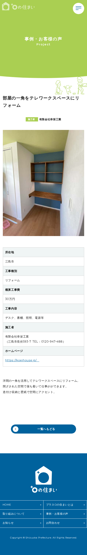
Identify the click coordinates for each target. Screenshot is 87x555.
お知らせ (8, 522)
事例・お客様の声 (57, 513)
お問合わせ (53, 522)
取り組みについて (14, 513)
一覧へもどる (46, 429)
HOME (7, 504)
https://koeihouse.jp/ (21, 360)
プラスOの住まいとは (59, 504)
